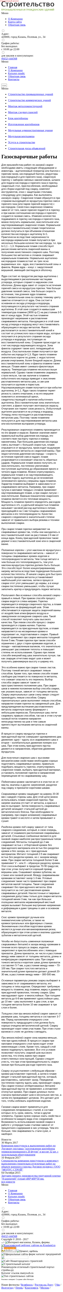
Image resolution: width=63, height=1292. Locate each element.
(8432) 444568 (9, 58)
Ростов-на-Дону (44, 1284)
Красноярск (31, 1287)
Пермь (19, 1287)
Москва (44, 1287)
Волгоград (7, 1287)
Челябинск (26, 1284)
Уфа (57, 1284)
